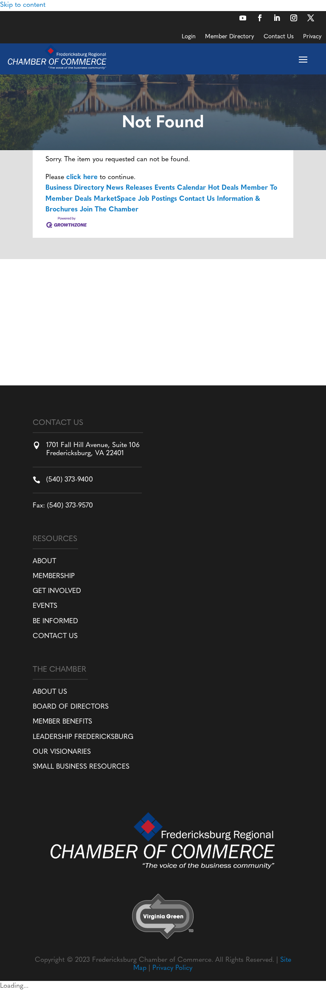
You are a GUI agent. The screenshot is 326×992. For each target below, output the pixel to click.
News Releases (129, 188)
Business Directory (74, 188)
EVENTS (45, 606)
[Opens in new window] (243, 18)
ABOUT (44, 561)
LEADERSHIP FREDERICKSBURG (83, 737)
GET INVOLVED (57, 591)
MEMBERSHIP (54, 576)
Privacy (312, 37)
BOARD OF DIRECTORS (71, 707)
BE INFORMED (55, 621)
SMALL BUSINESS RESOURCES (81, 767)
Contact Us (279, 37)
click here (82, 177)
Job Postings (157, 199)
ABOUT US (50, 692)
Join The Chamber (109, 209)
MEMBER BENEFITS (62, 721)
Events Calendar (180, 188)
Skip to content (22, 5)
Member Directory (229, 37)
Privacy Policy (172, 968)
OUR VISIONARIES (62, 752)
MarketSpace (115, 199)
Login (189, 37)
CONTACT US (55, 636)
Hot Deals (223, 188)
